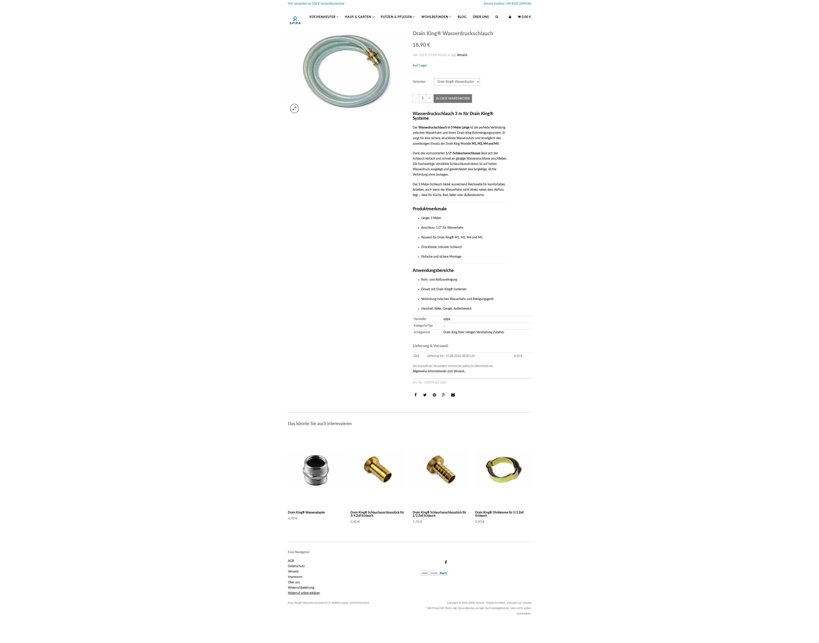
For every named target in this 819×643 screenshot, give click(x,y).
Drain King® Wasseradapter (306, 512)
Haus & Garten (358, 17)
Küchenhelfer (322, 17)
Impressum (295, 576)
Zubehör (498, 332)
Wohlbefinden (435, 17)
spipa (446, 319)
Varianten (419, 81)
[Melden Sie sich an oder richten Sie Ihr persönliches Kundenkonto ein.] (510, 17)
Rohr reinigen (467, 332)
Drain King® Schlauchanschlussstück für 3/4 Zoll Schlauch (377, 514)
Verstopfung (484, 332)
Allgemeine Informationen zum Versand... (439, 371)
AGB (291, 560)
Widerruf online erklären (304, 593)
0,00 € (526, 17)
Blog (462, 17)
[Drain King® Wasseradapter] (316, 469)
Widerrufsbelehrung (301, 587)
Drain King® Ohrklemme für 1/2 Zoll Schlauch (499, 514)
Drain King (450, 332)
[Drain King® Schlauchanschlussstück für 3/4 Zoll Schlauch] (378, 469)
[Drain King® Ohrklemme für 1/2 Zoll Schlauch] (503, 469)
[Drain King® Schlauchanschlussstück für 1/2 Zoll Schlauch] (441, 469)
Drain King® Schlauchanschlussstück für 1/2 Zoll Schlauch (439, 514)
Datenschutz (296, 566)
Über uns (481, 17)
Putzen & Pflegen (397, 17)
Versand (462, 55)
